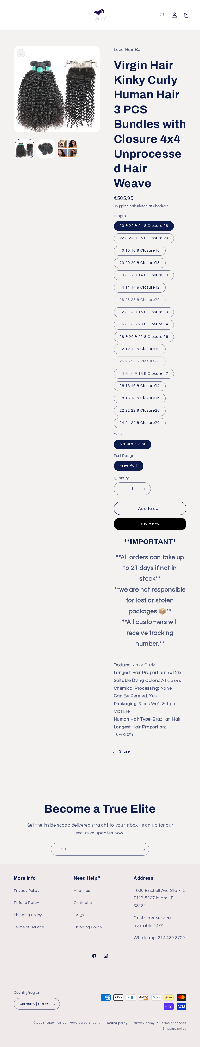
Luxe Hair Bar (57, 1022)
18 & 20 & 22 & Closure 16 (144, 337)
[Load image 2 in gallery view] (45, 148)
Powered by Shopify (84, 1022)
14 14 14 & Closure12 (140, 287)
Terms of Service (29, 927)
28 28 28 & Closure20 (143, 301)
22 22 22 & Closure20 (140, 410)
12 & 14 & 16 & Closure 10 (144, 312)
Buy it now (150, 524)
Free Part (129, 465)
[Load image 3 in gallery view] (67, 148)
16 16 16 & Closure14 (140, 386)
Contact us (84, 903)
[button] (11, 15)
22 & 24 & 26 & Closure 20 (144, 238)
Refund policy (117, 1023)
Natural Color (133, 444)
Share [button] (124, 751)
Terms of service (173, 1023)
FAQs (79, 915)
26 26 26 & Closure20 (143, 362)
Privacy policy (144, 1023)
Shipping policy (174, 1028)
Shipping (121, 206)
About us (82, 891)
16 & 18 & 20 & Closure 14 (144, 324)
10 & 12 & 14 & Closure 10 (144, 275)
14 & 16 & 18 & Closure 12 (144, 374)
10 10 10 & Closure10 (140, 251)
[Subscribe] (143, 849)
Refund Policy (26, 903)
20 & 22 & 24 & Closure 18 (144, 226)
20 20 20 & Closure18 (140, 263)
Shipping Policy (28, 915)
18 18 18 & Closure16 (140, 398)
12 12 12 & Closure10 (140, 349)
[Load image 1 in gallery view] (24, 148)
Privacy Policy (26, 891)
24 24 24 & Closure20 (140, 423)
